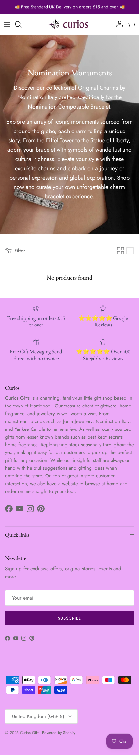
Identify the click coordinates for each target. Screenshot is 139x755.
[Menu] (7, 24)
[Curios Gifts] (69, 24)
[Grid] (120, 251)
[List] (130, 251)
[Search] (21, 24)
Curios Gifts (29, 733)
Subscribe (69, 618)
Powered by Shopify (58, 733)
